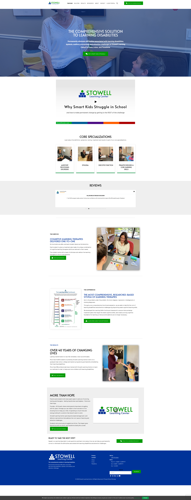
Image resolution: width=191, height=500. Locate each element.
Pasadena (94, 463)
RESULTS (83, 3)
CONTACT (102, 3)
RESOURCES (90, 3)
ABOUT (97, 3)
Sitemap (113, 479)
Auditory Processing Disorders (64, 167)
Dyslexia (85, 165)
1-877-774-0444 (114, 457)
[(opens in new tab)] (64, 153)
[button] (117, 3)
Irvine (93, 461)
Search (121, 469)
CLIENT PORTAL (111, 3)
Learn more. (137, 497)
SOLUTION (76, 3)
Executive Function (106, 165)
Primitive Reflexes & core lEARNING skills (126, 167)
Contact (94, 457)
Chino (93, 459)
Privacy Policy (107, 479)
